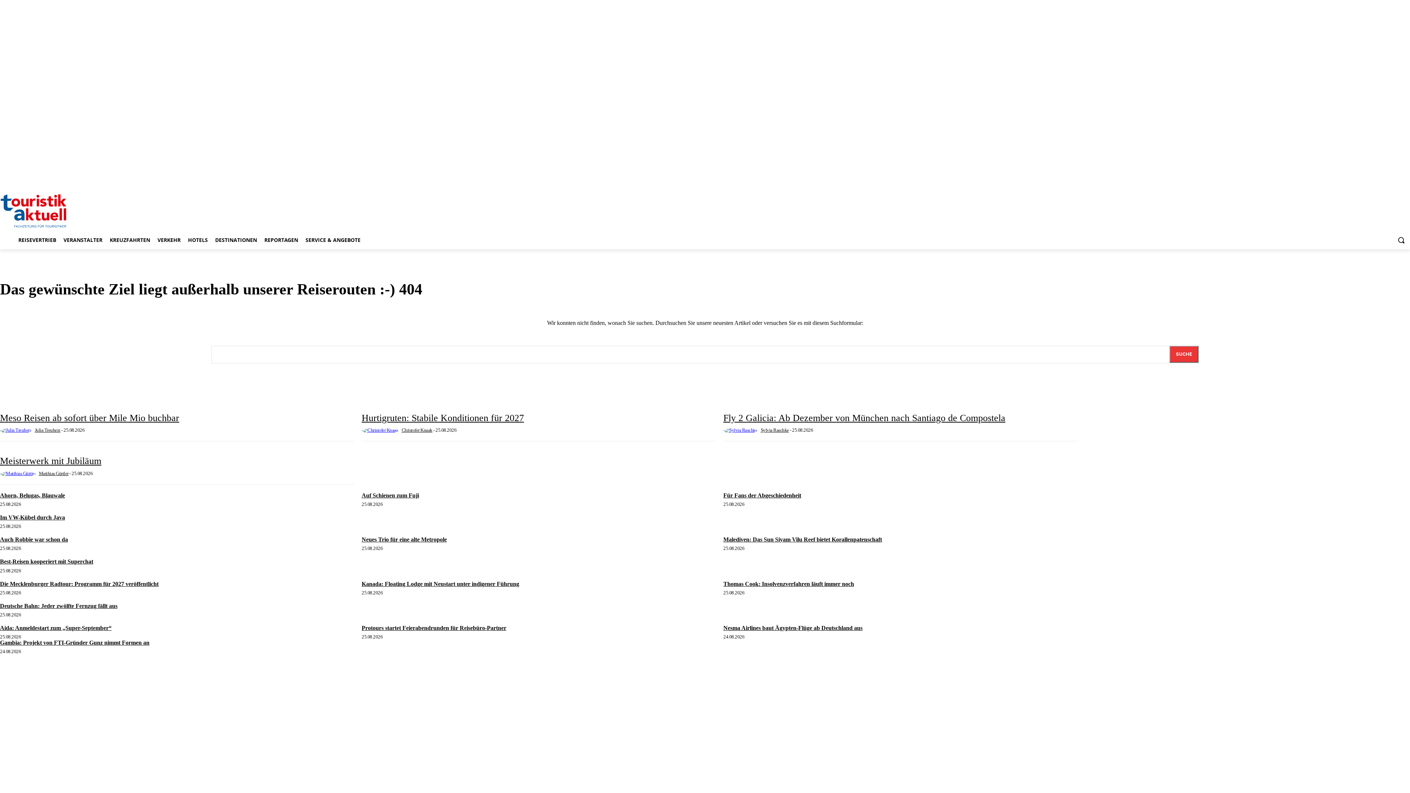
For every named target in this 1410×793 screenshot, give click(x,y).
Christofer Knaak (417, 430)
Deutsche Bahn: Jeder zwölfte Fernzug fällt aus (59, 606)
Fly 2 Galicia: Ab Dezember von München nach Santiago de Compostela (864, 418)
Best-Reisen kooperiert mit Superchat (46, 561)
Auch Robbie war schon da (34, 539)
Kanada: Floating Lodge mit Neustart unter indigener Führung (440, 584)
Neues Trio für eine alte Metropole (404, 539)
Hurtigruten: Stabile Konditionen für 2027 (443, 418)
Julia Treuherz (48, 430)
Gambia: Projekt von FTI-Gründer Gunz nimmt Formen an (74, 643)
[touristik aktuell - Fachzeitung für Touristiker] (705, 210)
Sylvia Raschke (775, 430)
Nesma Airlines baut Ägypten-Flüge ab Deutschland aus (793, 628)
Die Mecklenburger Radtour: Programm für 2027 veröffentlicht (79, 584)
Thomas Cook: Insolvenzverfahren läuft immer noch (788, 584)
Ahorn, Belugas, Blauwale (32, 495)
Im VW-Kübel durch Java (32, 517)
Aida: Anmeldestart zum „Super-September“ (56, 628)
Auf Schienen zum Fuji (390, 495)
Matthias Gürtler (54, 473)
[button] (1401, 240)
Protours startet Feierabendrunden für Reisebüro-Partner (434, 628)
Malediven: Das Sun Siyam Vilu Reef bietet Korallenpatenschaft (802, 539)
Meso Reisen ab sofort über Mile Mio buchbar (89, 418)
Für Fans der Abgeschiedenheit (762, 495)
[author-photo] (17, 430)
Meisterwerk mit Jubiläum (50, 461)
